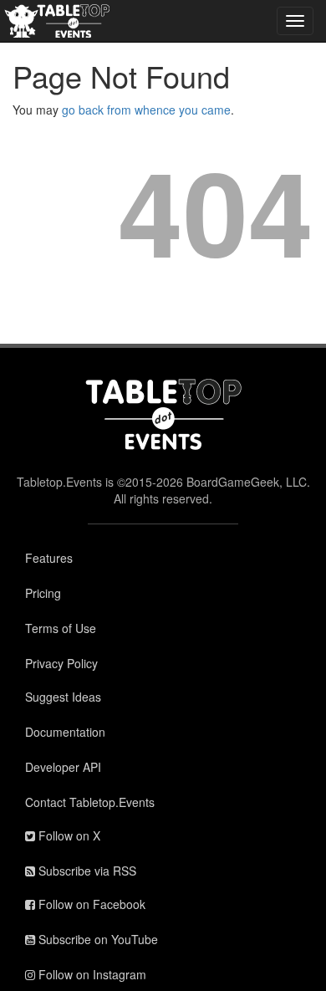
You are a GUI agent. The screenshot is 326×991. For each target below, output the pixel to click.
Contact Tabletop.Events (90, 802)
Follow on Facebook (90, 904)
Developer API (63, 767)
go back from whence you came (146, 109)
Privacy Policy (61, 663)
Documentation (65, 731)
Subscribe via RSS (85, 870)
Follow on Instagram (90, 974)
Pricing (43, 593)
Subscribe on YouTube (96, 939)
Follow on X (67, 835)
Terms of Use (60, 628)
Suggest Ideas (63, 696)
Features (49, 557)
